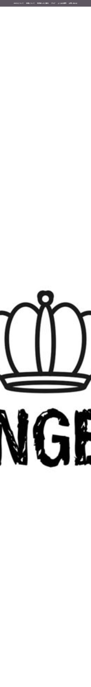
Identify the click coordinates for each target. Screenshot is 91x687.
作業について (30, 3)
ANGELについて (19, 3)
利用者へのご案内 (43, 3)
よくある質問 (62, 3)
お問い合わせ (73, 3)
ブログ (53, 3)
